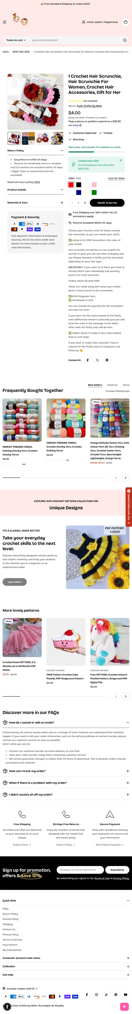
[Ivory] (86, 192)
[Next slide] (125, 478)
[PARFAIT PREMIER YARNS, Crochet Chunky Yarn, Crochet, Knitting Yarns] (66, 418)
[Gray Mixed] (109, 184)
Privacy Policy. (121, 878)
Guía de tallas (116, 178)
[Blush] (117, 184)
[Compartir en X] (97, 360)
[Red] (71, 184)
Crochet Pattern (55, 670)
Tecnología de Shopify (51, 1005)
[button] (129, 507)
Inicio (6, 51)
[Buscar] (125, 40)
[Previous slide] (116, 478)
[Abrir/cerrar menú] (4, 22)
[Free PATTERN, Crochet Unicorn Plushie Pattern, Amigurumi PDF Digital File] (109, 642)
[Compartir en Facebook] (88, 360)
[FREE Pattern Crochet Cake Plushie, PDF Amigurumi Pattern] (66, 642)
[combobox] (66, 40)
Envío (71, 117)
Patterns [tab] (112, 385)
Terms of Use (102, 878)
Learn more (83, 168)
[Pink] (94, 184)
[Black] (78, 184)
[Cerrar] (121, 160)
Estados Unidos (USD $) (20, 988)
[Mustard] (71, 192)
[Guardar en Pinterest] (107, 360)
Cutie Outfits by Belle (89, 105)
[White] (101, 184)
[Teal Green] (94, 192)
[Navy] (78, 192)
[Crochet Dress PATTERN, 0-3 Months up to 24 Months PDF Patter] (22, 637)
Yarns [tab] (126, 385)
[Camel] (86, 184)
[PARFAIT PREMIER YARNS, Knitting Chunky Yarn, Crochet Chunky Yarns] (22, 420)
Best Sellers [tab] (95, 385)
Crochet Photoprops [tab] (117, 391)
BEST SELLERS (21, 51)
